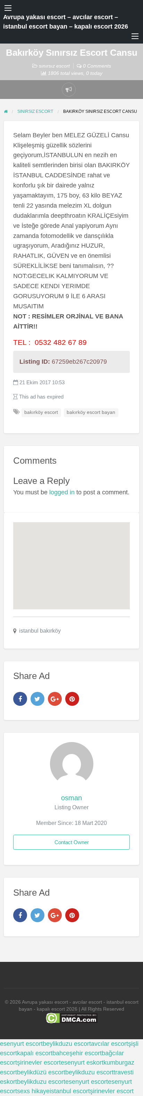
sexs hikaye (33, 1091)
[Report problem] (69, 90)
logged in (62, 492)
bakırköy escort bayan (91, 412)
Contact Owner (71, 842)
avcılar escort (109, 1043)
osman (71, 798)
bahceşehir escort (77, 1053)
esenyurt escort (21, 1043)
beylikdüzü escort (41, 1072)
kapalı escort (34, 1053)
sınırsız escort (54, 66)
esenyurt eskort (82, 1062)
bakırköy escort (41, 412)
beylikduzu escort (67, 1043)
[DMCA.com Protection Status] (72, 1017)
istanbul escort (70, 1091)
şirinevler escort (39, 1062)
